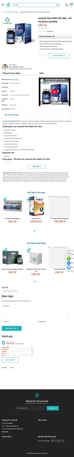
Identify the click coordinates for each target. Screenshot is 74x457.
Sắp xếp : (4, 367)
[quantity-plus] (46, 56)
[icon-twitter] (42, 28)
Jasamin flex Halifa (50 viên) (10, 121)
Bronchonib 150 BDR (59, 269)
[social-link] (52, 440)
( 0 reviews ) (49, 31)
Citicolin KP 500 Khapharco (12, 218)
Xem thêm (35, 166)
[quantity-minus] (39, 56)
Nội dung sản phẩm (12, 115)
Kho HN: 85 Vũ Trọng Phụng (15, 429)
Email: (4, 426)
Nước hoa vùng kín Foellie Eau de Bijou (12, 269)
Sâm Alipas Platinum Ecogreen (59, 218)
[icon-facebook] (39, 28)
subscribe (52, 408)
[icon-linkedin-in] (46, 28)
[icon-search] (57, 5)
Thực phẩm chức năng (11, 12)
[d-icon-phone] (67, 5)
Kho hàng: (5, 429)
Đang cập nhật (14, 79)
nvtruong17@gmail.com (12, 426)
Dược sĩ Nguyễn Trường (16, 67)
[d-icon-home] (2, 12)
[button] (34, 231)
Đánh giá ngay (10, 360)
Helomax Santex (36, 218)
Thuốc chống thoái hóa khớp (10, 291)
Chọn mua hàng (57, 55)
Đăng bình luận (11, 328)
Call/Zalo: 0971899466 (43, 441)
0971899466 (9, 423)
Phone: (4, 423)
